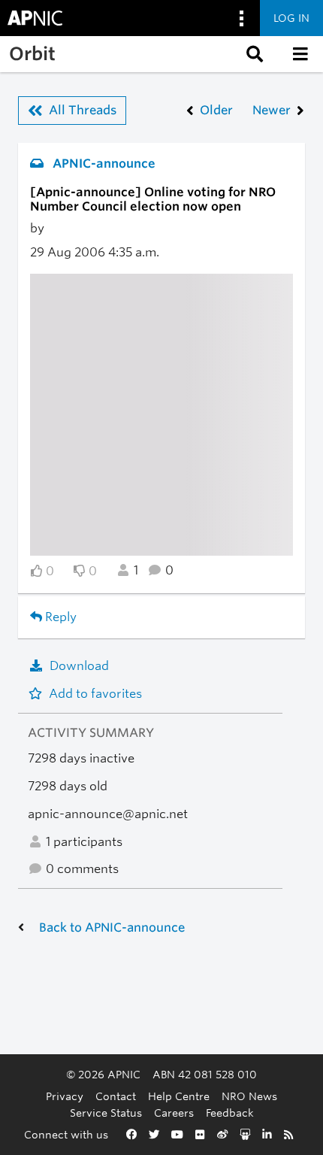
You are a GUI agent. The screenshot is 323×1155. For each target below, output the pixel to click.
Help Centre (179, 1096)
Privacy (64, 1096)
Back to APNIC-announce (112, 927)
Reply (59, 617)
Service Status (106, 1112)
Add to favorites (95, 694)
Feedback (230, 1112)
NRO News (249, 1096)
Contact (115, 1096)
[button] (253, 54)
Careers (174, 1112)
